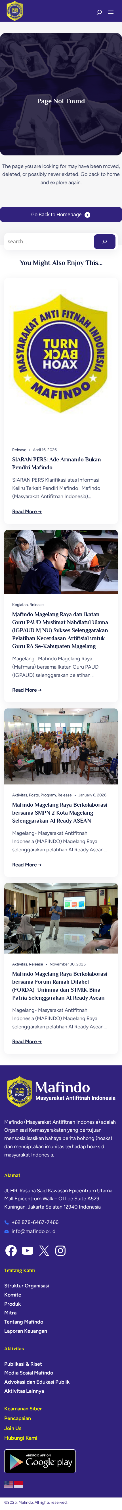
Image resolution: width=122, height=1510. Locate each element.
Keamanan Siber (23, 1409)
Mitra (10, 1313)
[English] (9, 1484)
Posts (34, 795)
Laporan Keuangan (25, 1331)
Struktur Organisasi (26, 1286)
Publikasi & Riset (23, 1364)
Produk (12, 1304)
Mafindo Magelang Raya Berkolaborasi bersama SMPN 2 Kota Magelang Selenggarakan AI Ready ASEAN (59, 813)
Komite (12, 1295)
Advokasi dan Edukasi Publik (37, 1382)
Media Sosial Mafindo (28, 1373)
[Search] (104, 241)
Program (48, 795)
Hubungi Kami (20, 1438)
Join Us (12, 1428)
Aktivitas (19, 795)
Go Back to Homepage (56, 214)
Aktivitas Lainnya (24, 1391)
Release (19, 449)
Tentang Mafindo (23, 1322)
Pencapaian (17, 1418)
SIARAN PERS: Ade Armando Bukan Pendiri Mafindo (56, 463)
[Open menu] (110, 12)
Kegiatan (20, 604)
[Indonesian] (19, 1484)
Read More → (27, 511)
